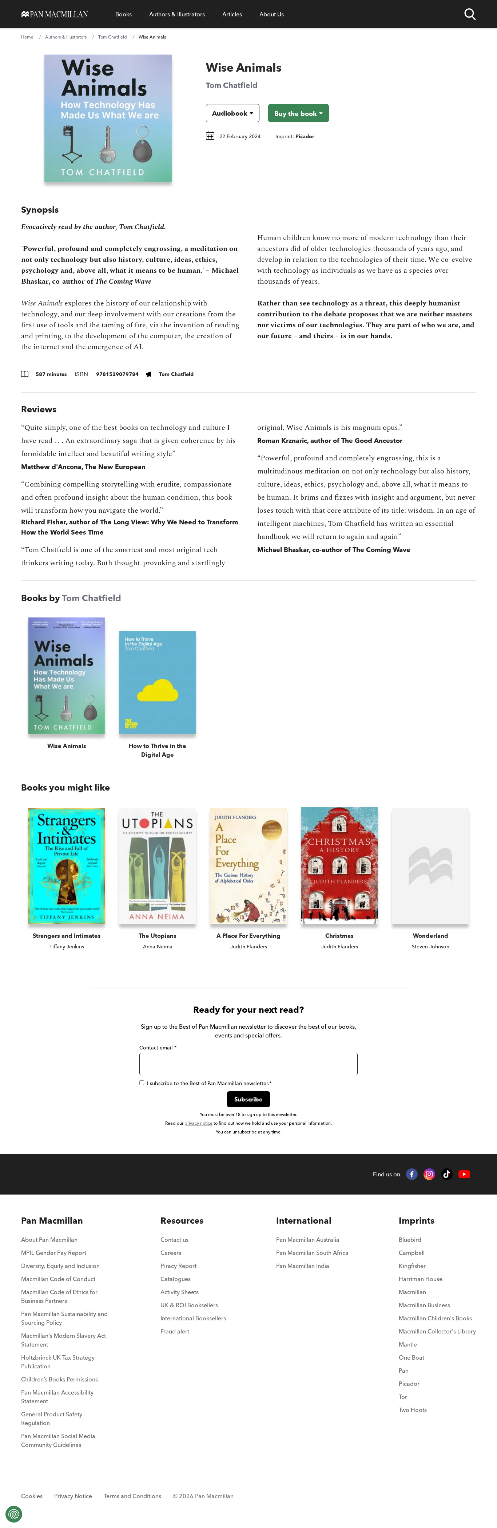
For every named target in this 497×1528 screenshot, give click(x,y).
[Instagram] (429, 1174)
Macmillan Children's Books (435, 1318)
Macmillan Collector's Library (437, 1331)
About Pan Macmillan (49, 1239)
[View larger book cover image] (108, 118)
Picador (409, 1383)
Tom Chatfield (112, 37)
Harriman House (420, 1279)
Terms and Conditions (132, 1496)
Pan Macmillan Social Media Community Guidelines (58, 1440)
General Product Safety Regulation (51, 1419)
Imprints (416, 1220)
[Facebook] (412, 1174)
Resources (181, 1220)
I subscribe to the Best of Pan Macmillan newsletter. (209, 1083)
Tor (403, 1396)
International (303, 1220)
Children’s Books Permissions (59, 1379)
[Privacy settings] (13, 1514)
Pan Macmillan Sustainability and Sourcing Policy (64, 1318)
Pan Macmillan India (302, 1265)
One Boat (411, 1357)
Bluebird (410, 1239)
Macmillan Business (424, 1305)
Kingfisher (412, 1265)
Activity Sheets (179, 1292)
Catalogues (175, 1279)
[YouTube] (464, 1174)
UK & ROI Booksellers (189, 1305)
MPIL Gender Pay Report (53, 1252)
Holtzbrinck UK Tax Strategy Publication (58, 1362)
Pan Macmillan (52, 1220)
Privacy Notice (73, 1496)
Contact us (174, 1239)
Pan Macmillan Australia (307, 1239)
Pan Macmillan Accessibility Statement (57, 1397)
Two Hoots (413, 1409)
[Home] (54, 14)
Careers (170, 1252)
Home (27, 37)
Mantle (408, 1344)
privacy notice (198, 1123)
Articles (232, 14)
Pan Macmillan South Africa (312, 1252)
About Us (271, 14)
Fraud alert (174, 1331)
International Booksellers (193, 1318)
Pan (404, 1370)
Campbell (412, 1252)
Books (123, 14)
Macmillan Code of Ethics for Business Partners (59, 1296)
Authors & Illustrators (177, 14)
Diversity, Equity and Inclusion (60, 1265)
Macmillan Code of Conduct (58, 1279)
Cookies (32, 1496)
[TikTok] (447, 1174)
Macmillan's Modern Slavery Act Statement (63, 1340)
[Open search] (470, 14)
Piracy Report (178, 1265)
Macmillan (412, 1292)
